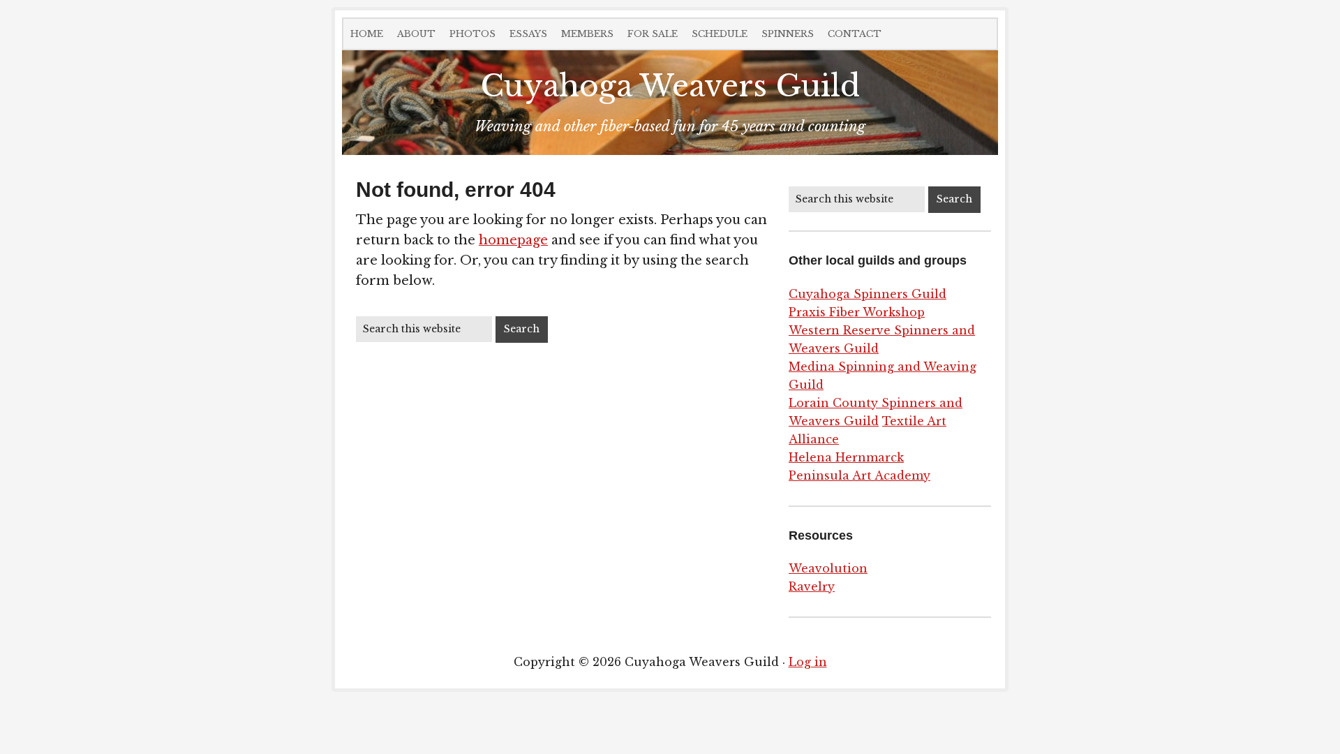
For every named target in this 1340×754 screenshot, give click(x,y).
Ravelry (812, 586)
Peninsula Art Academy (859, 475)
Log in (808, 662)
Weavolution (828, 568)
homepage (513, 240)
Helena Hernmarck (846, 457)
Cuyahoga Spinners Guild (867, 294)
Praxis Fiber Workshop (857, 312)
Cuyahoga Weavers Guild (670, 86)
